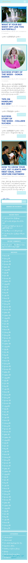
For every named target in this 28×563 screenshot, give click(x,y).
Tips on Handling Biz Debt (7, 101)
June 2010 (6, 514)
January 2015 (7, 364)
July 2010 (6, 511)
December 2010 (7, 497)
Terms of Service (8, 555)
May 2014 (6, 386)
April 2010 (6, 520)
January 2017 (7, 304)
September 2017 (7, 281)
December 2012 (7, 429)
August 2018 (7, 270)
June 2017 (6, 290)
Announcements (7, 540)
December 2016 (7, 307)
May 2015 (6, 355)
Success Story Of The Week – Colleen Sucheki (13, 120)
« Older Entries (5, 199)
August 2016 (7, 318)
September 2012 (7, 437)
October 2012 (7, 434)
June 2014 (6, 383)
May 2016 (6, 327)
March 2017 (6, 298)
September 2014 (7, 375)
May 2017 (6, 293)
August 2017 (7, 284)
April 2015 (6, 358)
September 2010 (7, 505)
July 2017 (6, 287)
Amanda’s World (8, 537)
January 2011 (7, 494)
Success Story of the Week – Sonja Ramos (12, 74)
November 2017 (7, 278)
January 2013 (7, 426)
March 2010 (6, 522)
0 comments (5, 33)
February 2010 (7, 525)
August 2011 (7, 474)
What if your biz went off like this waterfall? (13, 26)
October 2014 (7, 372)
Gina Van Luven (8, 245)
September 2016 (7, 315)
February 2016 (7, 332)
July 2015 (6, 349)
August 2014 (7, 378)
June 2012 (6, 446)
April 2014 (6, 389)
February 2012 (7, 457)
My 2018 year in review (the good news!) (13, 231)
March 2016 (6, 329)
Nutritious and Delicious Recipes (12, 549)
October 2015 (7, 341)
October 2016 (7, 312)
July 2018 (6, 273)
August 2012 (7, 440)
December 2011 (7, 463)
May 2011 (6, 483)
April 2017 (6, 295)
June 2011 (6, 480)
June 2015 (6, 352)
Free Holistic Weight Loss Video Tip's (13, 543)
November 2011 (7, 466)
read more (21, 40)
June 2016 (6, 324)
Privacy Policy (16, 555)
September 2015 (7, 344)
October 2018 (7, 267)
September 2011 (7, 471)
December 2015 (7, 338)
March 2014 (6, 392)
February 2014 (7, 395)
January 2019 (7, 259)
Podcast (6, 551)
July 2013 (6, 409)
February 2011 (7, 491)
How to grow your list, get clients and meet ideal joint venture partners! (14, 170)
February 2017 (7, 301)
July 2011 (6, 477)
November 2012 (7, 432)
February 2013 (7, 423)
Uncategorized (22, 31)
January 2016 (7, 335)
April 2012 (6, 452)
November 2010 (7, 500)
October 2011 (7, 469)
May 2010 (6, 517)
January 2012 (7, 460)
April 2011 (6, 486)
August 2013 (7, 406)
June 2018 (6, 276)
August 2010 (7, 508)
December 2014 (7, 366)
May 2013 (6, 415)
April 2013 (6, 417)
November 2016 (7, 310)
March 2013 (6, 420)
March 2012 (6, 454)
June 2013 (6, 412)
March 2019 (6, 256)
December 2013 (7, 400)
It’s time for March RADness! (12, 218)
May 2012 (6, 449)
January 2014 (7, 398)
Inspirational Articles (9, 546)
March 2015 (6, 361)
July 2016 (6, 321)
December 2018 (7, 261)
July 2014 (6, 381)
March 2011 (6, 488)
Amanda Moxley (7, 31)
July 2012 (6, 443)
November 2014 (7, 369)
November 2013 (7, 403)
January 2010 (7, 528)
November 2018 (7, 264)
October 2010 (7, 503)
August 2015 (7, 346)
